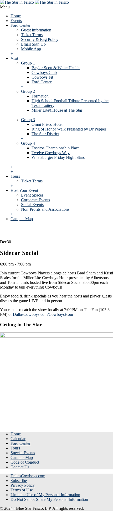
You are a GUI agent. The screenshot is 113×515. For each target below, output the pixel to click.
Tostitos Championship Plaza (56, 148)
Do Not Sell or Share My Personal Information (49, 499)
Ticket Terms (32, 34)
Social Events (32, 204)
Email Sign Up (33, 44)
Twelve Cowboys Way (51, 152)
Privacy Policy (23, 485)
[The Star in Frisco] (34, 2)
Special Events (23, 453)
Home (16, 16)
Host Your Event (24, 190)
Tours (15, 176)
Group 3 (28, 119)
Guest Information (36, 30)
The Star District (45, 134)
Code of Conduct (25, 462)
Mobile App (31, 49)
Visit (14, 58)
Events (16, 20)
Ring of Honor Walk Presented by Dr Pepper (69, 129)
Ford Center (20, 25)
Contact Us (20, 467)
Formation (40, 96)
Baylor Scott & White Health (56, 68)
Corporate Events (35, 200)
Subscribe (19, 480)
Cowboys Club (44, 72)
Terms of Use (22, 490)
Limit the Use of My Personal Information (45, 494)
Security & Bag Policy (39, 39)
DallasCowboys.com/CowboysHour (43, 314)
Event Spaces (32, 195)
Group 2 (28, 91)
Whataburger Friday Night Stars (58, 157)
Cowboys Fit (42, 77)
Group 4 (28, 143)
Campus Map (22, 218)
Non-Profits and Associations (45, 209)
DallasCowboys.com (28, 476)
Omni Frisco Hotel (47, 124)
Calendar (18, 438)
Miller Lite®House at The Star (57, 110)
